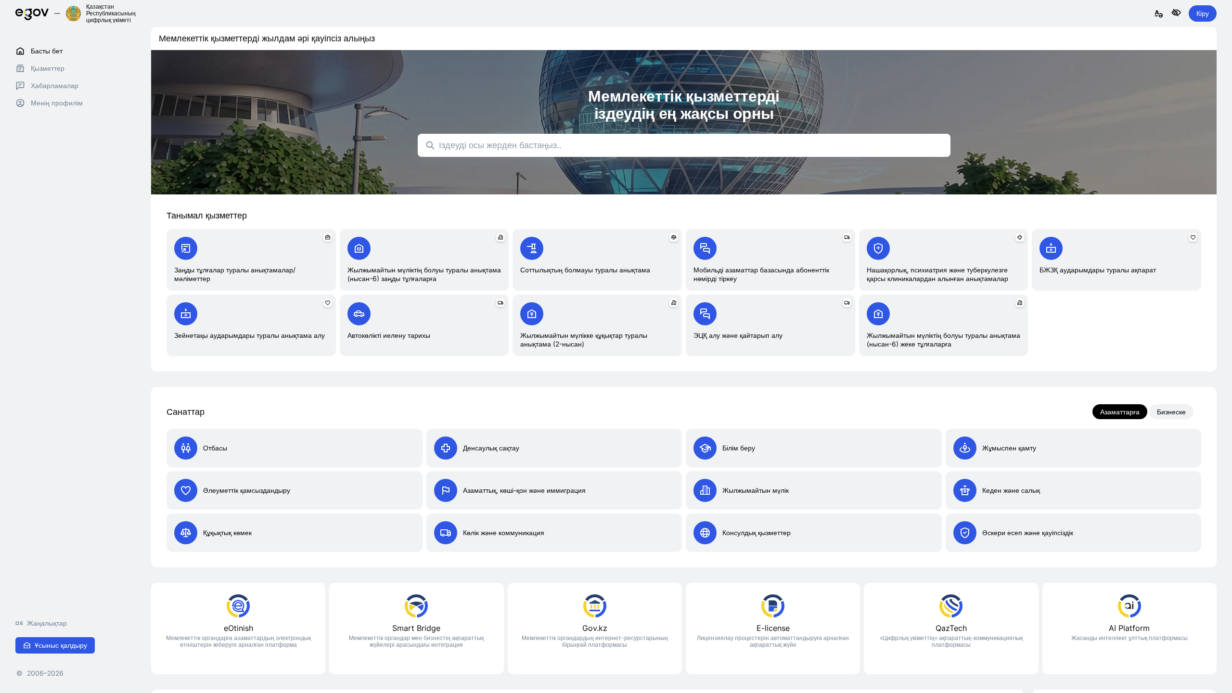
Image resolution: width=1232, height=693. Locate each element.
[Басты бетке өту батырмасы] (32, 13)
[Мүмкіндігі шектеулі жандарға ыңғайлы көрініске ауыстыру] (1176, 13)
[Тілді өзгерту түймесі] (1159, 14)
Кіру (1202, 13)
